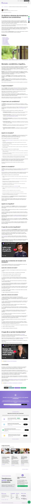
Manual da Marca (17, 497)
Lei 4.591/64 (23, 334)
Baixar (25, 424)
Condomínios (6, 6)
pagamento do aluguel (9, 140)
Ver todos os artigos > (25, 469)
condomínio (16, 88)
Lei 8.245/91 (4, 229)
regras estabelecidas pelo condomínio (12, 116)
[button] (28, 3)
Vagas (11, 498)
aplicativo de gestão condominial (15, 379)
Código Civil (22, 337)
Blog (2, 6)
